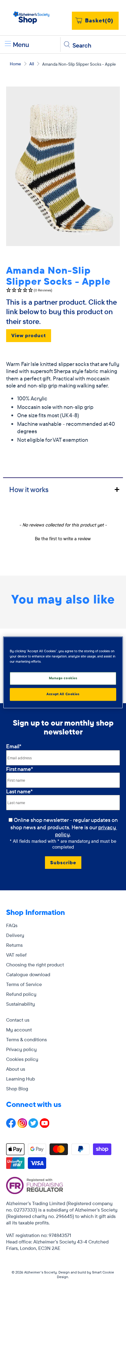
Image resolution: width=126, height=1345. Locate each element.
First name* (19, 769)
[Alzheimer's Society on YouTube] (45, 1126)
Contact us (17, 1020)
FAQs (11, 925)
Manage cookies (63, 678)
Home (15, 64)
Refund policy (21, 994)
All (31, 64)
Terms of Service (24, 984)
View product (28, 335)
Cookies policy (22, 1059)
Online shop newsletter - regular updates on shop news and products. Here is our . (64, 827)
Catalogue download (28, 974)
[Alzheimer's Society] (31, 17)
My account (19, 1030)
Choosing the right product (35, 965)
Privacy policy (21, 1049)
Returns (14, 945)
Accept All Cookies (62, 694)
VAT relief (16, 955)
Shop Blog (17, 1088)
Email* (13, 746)
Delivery (15, 935)
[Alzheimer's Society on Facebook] (11, 1126)
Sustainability (20, 1004)
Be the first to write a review (63, 538)
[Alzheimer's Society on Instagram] (22, 1126)
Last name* (19, 791)
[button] (63, 290)
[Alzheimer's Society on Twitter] (33, 1126)
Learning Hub (20, 1079)
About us (15, 1069)
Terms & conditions (26, 1039)
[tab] (63, 489)
